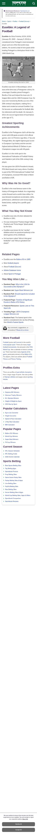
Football (5, 342)
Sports (9, 21)
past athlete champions (24, 372)
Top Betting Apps (10, 468)
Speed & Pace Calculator (13, 419)
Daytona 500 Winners (12, 392)
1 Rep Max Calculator (12, 422)
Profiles (15, 21)
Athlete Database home (12, 270)
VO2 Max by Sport (11, 404)
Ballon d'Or (28, 354)
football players (13, 263)
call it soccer (17, 342)
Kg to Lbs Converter (11, 412)
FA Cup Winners (10, 442)
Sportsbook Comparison (13, 498)
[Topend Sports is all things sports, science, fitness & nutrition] (19, 3)
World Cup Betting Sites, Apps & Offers (17, 495)
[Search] (33, 3)
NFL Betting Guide (11, 454)
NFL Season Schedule (12, 451)
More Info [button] (25, 819)
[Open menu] (3, 3)
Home (4, 21)
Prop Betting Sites (11, 474)
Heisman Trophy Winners (13, 395)
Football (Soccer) (24, 21)
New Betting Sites (11, 489)
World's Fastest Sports (15, 322)
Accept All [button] (18, 829)
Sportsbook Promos (11, 471)
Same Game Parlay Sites (13, 477)
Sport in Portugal (14, 274)
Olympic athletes (10, 377)
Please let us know (22, 330)
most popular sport (9, 344)
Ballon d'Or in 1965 (23, 259)
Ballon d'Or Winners (11, 433)
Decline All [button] (18, 824)
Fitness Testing (16, 359)
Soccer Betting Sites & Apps (14, 492)
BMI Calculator (10, 425)
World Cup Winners (11, 436)
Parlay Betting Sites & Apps (14, 480)
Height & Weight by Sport (13, 401)
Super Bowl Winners (11, 439)
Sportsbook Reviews (11, 501)
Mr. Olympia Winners (12, 398)
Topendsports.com (25, 11)
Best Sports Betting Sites (13, 465)
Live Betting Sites (10, 483)
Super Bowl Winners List (24, 290)
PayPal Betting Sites (11, 486)
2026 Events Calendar (12, 457)
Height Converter (10, 416)
